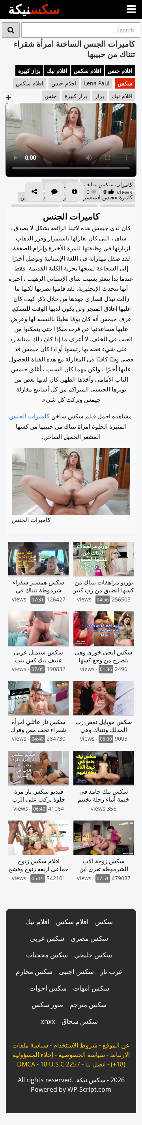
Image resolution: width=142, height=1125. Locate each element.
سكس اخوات (48, 988)
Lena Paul (97, 83)
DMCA (26, 1064)
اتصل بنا (95, 1064)
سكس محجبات (47, 954)
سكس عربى (47, 938)
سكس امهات (91, 988)
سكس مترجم (87, 1004)
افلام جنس (120, 70)
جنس (51, 96)
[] (11, 30)
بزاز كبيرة (29, 70)
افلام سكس (87, 70)
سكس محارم (34, 971)
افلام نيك (57, 70)
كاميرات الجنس (29, 416)
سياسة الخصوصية (81, 1054)
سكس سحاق (80, 1021)
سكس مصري (89, 938)
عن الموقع (116, 1045)
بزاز (99, 96)
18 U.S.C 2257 (60, 1064)
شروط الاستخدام (75, 1045)
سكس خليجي (93, 954)
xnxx (48, 1021)
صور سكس (47, 1004)
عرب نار (111, 971)
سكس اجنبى (76, 971)
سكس (125, 83)
